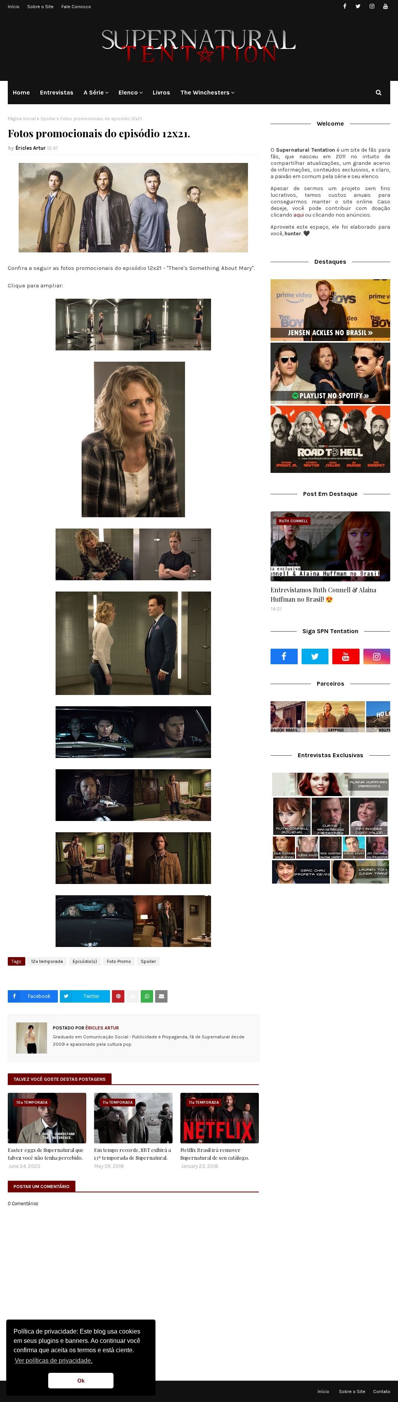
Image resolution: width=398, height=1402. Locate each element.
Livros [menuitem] (161, 92)
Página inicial (22, 118)
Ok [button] (81, 1380)
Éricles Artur (31, 148)
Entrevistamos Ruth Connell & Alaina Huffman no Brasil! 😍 (323, 594)
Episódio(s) (85, 961)
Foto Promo (119, 961)
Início (13, 6)
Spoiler (48, 118)
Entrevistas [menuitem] (56, 92)
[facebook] (344, 6)
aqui (298, 215)
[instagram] (372, 6)
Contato (381, 1391)
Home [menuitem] (21, 92)
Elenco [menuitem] (128, 92)
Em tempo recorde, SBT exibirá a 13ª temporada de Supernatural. (132, 1153)
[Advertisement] (330, 945)
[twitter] (358, 6)
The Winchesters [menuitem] (205, 92)
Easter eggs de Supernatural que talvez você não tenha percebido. (46, 1153)
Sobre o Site (40, 6)
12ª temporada (47, 961)
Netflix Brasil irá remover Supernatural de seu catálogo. (214, 1153)
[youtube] (385, 6)
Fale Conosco (76, 6)
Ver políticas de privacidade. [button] (54, 1360)
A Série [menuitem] (94, 92)
